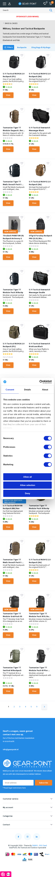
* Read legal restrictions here (14, 788)
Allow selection (27, 485)
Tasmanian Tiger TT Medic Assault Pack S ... (13, 183)
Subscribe (43, 783)
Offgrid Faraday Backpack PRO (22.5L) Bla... (40, 237)
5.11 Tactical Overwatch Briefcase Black (39, 345)
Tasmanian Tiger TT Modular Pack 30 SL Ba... (39, 615)
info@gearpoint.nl (10, 749)
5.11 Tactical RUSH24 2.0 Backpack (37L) (13, 75)
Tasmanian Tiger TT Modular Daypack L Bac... (14, 129)
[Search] (51, 10)
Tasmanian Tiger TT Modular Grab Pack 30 (12, 615)
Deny (27, 493)
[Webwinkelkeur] (27, 866)
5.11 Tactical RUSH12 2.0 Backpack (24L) (39, 75)
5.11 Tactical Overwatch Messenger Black (39, 129)
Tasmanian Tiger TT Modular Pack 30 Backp (13, 291)
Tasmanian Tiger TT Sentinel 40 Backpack (12, 669)
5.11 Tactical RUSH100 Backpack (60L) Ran (12, 507)
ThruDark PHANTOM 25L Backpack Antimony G (13, 237)
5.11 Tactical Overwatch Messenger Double (39, 291)
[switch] (48, 447)
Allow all (27, 477)
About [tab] (45, 389)
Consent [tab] (10, 389)
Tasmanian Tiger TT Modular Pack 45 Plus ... (39, 669)
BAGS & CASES (11, 23)
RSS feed (43, 845)
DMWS (35, 845)
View (8, 95)
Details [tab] (27, 389)
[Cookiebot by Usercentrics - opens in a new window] (39, 382)
